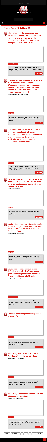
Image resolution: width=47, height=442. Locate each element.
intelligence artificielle (18, 143)
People (9, 278)
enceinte (16, 188)
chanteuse (17, 233)
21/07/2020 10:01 (6, 180)
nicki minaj (13, 398)
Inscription (21, 3)
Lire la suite (39, 73)
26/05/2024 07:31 (6, 81)
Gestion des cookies (19, 439)
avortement (17, 358)
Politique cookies (11, 439)
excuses (21, 398)
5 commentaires (11, 162)
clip (15, 398)
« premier (7, 433)
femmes (25, 278)
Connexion (27, 3)
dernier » (23, 436)
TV (8, 318)
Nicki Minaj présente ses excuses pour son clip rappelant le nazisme (25, 394)
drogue (20, 94)
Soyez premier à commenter (13, 63)
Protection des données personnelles (29, 439)
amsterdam (24, 94)
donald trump (17, 44)
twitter (23, 233)
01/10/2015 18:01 (6, 314)
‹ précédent (14, 433)
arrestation (17, 94)
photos (19, 188)
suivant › (40, 433)
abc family (17, 318)
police (27, 94)
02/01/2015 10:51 (6, 354)
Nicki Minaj (13, 44)
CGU (37, 439)
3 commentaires (11, 337)
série (14, 318)
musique (12, 143)
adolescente (21, 358)
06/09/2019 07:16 (6, 225)
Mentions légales (4, 439)
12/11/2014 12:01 (6, 394)
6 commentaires (11, 207)
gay (21, 278)
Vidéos (9, 44)
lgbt (23, 278)
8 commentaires (11, 113)
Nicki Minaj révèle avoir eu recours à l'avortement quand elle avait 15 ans (23, 354)
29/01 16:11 (5, 34)
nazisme (17, 398)
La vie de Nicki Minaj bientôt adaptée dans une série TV (25, 314)
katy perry (28, 143)
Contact (3, 440)
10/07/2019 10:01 (6, 269)
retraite (20, 233)
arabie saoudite (17, 278)
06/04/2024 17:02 (6, 130)
